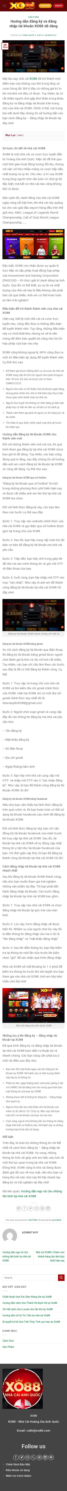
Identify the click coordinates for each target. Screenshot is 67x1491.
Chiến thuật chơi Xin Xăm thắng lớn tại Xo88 (27, 1296)
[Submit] (61, 1277)
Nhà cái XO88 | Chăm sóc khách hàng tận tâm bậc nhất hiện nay (50, 1256)
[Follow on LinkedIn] (45, 1457)
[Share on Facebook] (24, 1208)
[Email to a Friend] (36, 1208)
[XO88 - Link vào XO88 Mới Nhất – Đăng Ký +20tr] (22, 5)
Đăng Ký (58, 6)
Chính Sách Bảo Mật (18, 1464)
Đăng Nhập (45, 6)
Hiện (20, 135)
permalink (56, 1220)
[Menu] (4, 6)
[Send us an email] (27, 1457)
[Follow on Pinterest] (39, 1457)
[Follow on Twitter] (21, 1457)
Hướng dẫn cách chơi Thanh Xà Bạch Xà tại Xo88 (29, 1302)
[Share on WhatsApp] (18, 1208)
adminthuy (50, 35)
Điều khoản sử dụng (18, 1470)
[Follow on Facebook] (16, 1457)
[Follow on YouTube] (51, 1457)
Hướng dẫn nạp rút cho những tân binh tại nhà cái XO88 (16, 1256)
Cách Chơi (8, 1340)
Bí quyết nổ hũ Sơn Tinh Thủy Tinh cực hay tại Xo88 (31, 1321)
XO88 (33, 79)
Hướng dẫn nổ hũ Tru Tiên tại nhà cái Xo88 (26, 1315)
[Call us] (33, 1457)
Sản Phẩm (33, 17)
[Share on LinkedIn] (48, 1208)
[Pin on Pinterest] (42, 1208)
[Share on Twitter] (30, 1208)
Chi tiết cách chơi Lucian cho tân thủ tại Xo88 (27, 1309)
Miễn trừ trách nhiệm (18, 1475)
